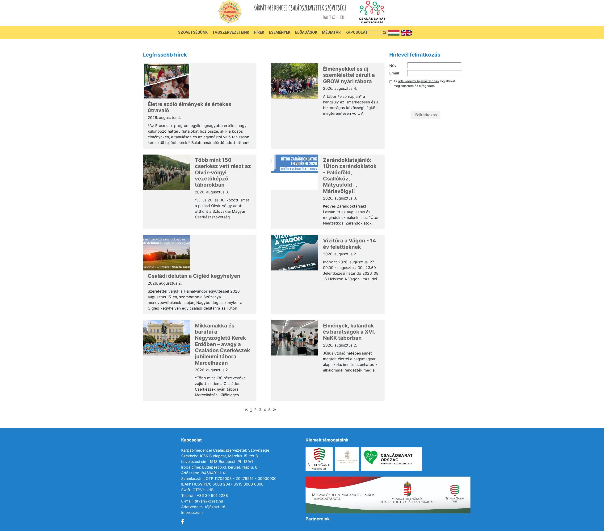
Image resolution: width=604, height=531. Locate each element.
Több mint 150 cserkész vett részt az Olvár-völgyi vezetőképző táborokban (223, 172)
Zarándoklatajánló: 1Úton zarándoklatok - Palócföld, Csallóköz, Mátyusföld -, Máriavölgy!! (350, 175)
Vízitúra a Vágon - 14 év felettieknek (349, 243)
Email (394, 73)
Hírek (259, 32)
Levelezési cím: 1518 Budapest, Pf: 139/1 (217, 461)
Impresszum (192, 512)
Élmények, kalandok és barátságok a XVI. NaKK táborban (349, 332)
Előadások (306, 32)
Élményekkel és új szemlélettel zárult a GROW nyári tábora (349, 75)
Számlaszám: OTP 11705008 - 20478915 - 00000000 (229, 478)
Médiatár (331, 32)
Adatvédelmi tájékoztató (203, 506)
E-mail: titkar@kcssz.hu (202, 501)
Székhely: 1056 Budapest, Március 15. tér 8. (220, 455)
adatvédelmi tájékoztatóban (418, 81)
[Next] (274, 409)
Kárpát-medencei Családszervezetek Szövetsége (225, 450)
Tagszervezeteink (230, 32)
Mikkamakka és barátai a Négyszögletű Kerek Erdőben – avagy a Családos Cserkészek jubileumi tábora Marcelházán (222, 344)
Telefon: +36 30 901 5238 (204, 495)
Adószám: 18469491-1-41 (203, 472)
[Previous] (246, 409)
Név (392, 65)
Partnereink (318, 518)
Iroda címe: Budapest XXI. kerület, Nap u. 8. (219, 467)
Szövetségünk (193, 32)
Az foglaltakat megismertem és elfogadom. (424, 83)
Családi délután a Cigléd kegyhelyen (194, 276)
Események (279, 32)
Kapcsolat (356, 32)
